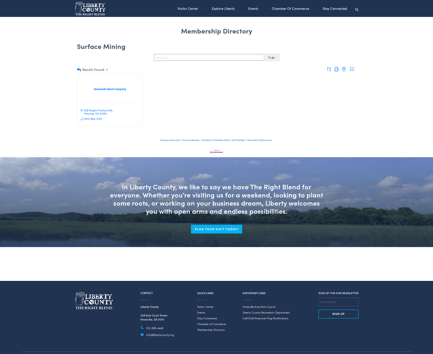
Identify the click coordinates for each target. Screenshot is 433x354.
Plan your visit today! (216, 229)
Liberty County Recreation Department (266, 312)
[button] (79, 70)
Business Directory (170, 140)
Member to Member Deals (216, 140)
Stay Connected (207, 318)
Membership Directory (211, 329)
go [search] (273, 57)
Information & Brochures (259, 140)
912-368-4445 (154, 328)
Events (201, 312)
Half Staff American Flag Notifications (265, 318)
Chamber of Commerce (211, 324)
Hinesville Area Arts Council (259, 306)
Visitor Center (205, 306)
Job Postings (238, 140)
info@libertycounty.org (160, 335)
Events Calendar (190, 140)
